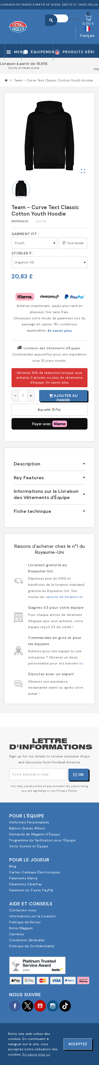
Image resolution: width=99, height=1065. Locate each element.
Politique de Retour (25, 922)
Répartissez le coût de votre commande (49, 69)
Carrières (16, 934)
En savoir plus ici (36, 1054)
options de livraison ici (64, 597)
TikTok (65, 1006)
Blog (12, 866)
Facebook (15, 1006)
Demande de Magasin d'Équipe (34, 834)
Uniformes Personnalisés (29, 822)
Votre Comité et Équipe (28, 846)
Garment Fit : (25, 234)
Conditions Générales (27, 940)
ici (81, 663)
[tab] (49, 464)
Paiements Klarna (23, 878)
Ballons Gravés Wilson (27, 828)
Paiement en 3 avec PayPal (31, 890)
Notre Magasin (21, 928)
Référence (20, 221)
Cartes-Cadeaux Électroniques (34, 872)
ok (80, 774)
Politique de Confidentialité (31, 946)
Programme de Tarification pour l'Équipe (42, 840)
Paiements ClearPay (25, 884)
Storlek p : (23, 253)
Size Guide (75, 243)
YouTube (40, 1006)
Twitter (27, 1006)
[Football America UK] (18, 26)
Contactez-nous (22, 910)
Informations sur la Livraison (32, 916)
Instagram (52, 1006)
